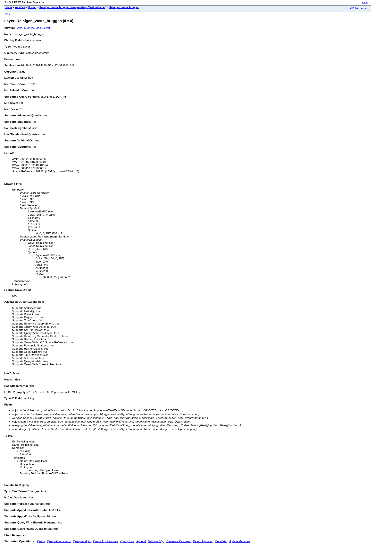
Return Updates (202, 541)
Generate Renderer (178, 541)
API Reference (359, 8)
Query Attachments (59, 541)
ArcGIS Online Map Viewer (33, 27)
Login (365, 2)
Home (8, 7)
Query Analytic (82, 541)
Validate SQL (156, 541)
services (20, 7)
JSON (7, 14)
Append (141, 541)
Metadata (221, 541)
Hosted (32, 7)
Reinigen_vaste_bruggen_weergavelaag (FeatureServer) (72, 7)
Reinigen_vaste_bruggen (124, 7)
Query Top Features (105, 541)
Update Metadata (239, 541)
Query (41, 541)
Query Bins (127, 541)
